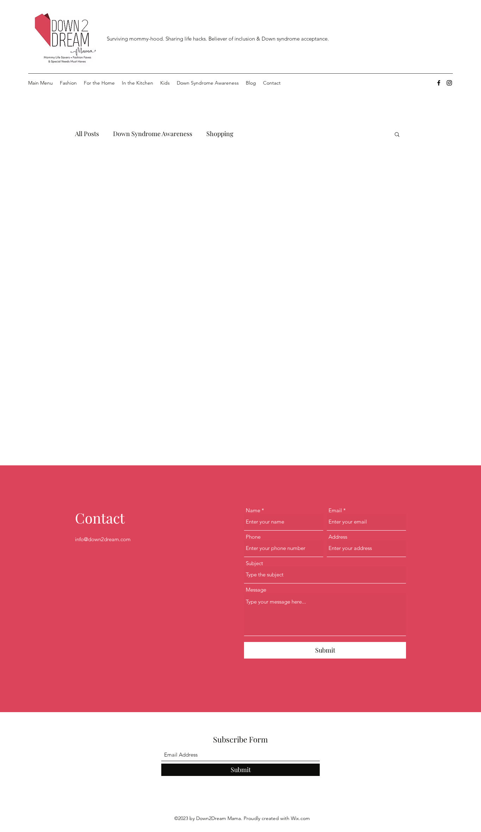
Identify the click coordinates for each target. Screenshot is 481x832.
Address (338, 536)
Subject (254, 563)
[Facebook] (438, 82)
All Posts (87, 133)
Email (335, 510)
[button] (397, 135)
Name (253, 510)
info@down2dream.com (103, 539)
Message (256, 589)
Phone (253, 536)
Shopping (219, 133)
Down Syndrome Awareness (152, 133)
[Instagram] (449, 82)
